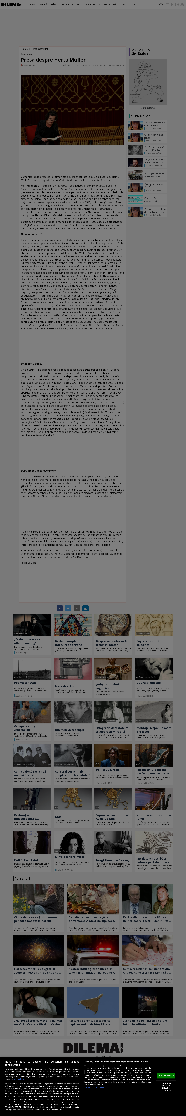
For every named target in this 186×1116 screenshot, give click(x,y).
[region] (93, 1086)
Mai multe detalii (21, 1079)
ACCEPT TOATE (166, 1075)
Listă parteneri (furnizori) (96, 1087)
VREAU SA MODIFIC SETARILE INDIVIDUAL (166, 1087)
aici (42, 1099)
